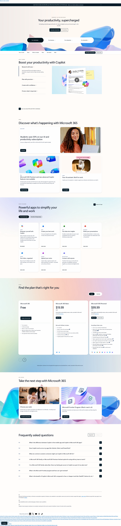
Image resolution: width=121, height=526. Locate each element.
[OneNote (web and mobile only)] (105, 352)
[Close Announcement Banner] (100, 5)
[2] (19, 500)
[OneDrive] (59, 352)
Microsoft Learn (72, 519)
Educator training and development (70, 517)
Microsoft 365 (22, 519)
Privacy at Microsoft (24, 520)
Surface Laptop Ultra (15, 516)
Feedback (4, 523)
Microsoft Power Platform (30, 519)
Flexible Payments (7, 517)
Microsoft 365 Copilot (46, 519)
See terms (61, 313)
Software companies (113, 519)
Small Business (54, 519)
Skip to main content (4, 0)
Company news (16, 520)
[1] (19, 494)
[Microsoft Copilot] (92, 352)
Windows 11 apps (65, 516)
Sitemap (12, 525)
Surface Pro (2, 516)
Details (25, 497)
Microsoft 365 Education (47, 517)
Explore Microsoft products (56, 516)
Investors (30, 520)
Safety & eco (44, 525)
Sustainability (49, 520)
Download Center (79, 516)
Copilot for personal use (46, 516)
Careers (4, 520)
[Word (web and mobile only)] (95, 352)
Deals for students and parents (84, 517)
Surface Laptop (8, 516)
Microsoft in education (15, 517)
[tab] (24, 217)
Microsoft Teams (38, 519)
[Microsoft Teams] (112, 352)
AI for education (94, 517)
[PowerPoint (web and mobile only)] (100, 352)
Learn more (83, 496)
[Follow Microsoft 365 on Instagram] (39, 514)
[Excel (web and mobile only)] (97, 352)
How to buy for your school (57, 517)
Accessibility (43, 520)
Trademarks (39, 525)
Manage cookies (28, 525)
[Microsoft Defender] (110, 352)
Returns (95, 516)
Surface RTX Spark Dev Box (25, 516)
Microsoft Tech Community (94, 519)
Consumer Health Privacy (5, 525)
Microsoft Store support (88, 516)
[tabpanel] (60, 246)
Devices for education (24, 517)
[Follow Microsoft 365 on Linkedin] (30, 514)
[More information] (69, 329)
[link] (21, 53)
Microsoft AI (2, 519)
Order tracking (100, 516)
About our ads (54, 525)
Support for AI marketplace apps (82, 519)
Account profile (73, 516)
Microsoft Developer (64, 519)
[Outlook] (57, 352)
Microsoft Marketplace (104, 519)
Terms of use (34, 525)
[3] (19, 504)
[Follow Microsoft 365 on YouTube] (36, 514)
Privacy (23, 525)
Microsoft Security (9, 519)
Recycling (49, 525)
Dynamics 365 (16, 519)
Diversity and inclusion (36, 520)
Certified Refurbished (107, 516)
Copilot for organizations (36, 516)
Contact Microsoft (17, 525)
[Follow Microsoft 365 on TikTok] (42, 514)
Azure (59, 519)
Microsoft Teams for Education (35, 517)
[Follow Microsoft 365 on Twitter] (33, 514)
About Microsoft (9, 520)
